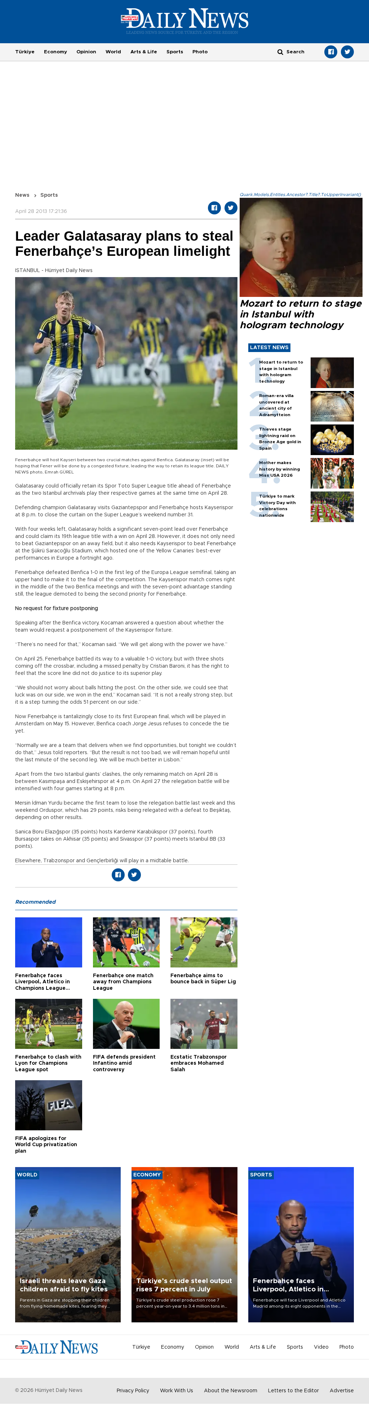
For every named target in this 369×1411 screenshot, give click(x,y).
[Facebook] (330, 51)
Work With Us (176, 1390)
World (113, 51)
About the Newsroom (230, 1390)
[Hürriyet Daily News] (185, 20)
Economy (55, 51)
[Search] (280, 52)
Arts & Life (143, 51)
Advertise (342, 1390)
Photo (200, 51)
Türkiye (25, 51)
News (22, 195)
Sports (174, 51)
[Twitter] (347, 51)
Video (321, 1347)
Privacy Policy (133, 1390)
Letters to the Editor (293, 1390)
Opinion (86, 51)
